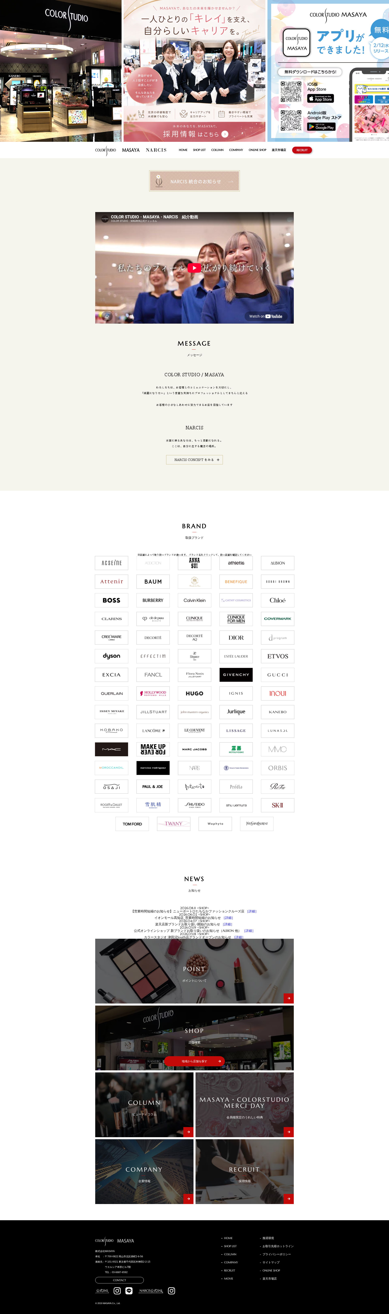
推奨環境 (268, 1238)
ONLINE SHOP (257, 150)
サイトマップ (271, 1262)
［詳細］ (251, 911)
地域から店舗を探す (194, 1061)
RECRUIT (302, 150)
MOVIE (228, 1278)
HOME (183, 150)
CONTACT (119, 1280)
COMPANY (236, 150)
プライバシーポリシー (277, 1254)
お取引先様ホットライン (278, 1246)
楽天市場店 (279, 150)
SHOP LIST (199, 150)
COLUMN (217, 150)
